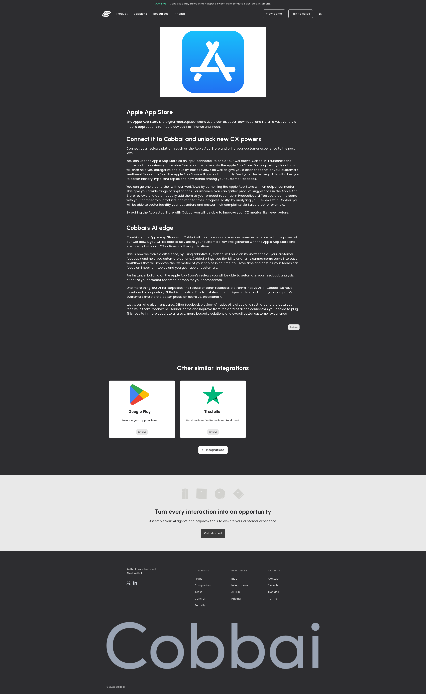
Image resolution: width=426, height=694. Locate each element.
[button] (122, 13)
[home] (107, 13)
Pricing (180, 14)
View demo (274, 14)
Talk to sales (300, 14)
